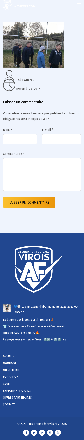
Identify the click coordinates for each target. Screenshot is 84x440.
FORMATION (11, 377)
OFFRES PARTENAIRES (17, 397)
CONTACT (9, 404)
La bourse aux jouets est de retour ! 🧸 (28, 320)
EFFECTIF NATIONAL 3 (17, 390)
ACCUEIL (8, 356)
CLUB (6, 383)
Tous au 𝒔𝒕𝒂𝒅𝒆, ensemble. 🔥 (21, 333)
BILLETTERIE (11, 370)
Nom (7, 130)
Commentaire (13, 154)
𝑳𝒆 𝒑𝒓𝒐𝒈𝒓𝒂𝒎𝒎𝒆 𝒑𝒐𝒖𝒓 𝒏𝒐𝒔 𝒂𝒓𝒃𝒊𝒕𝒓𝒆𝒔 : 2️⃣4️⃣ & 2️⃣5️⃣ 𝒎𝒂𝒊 (34, 339)
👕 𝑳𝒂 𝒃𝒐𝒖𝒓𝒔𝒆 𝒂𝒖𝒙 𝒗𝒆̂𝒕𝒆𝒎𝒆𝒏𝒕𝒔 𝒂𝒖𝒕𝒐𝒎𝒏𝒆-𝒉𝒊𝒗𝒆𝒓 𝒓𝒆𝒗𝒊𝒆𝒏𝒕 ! (34, 326)
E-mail (47, 130)
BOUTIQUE (10, 363)
